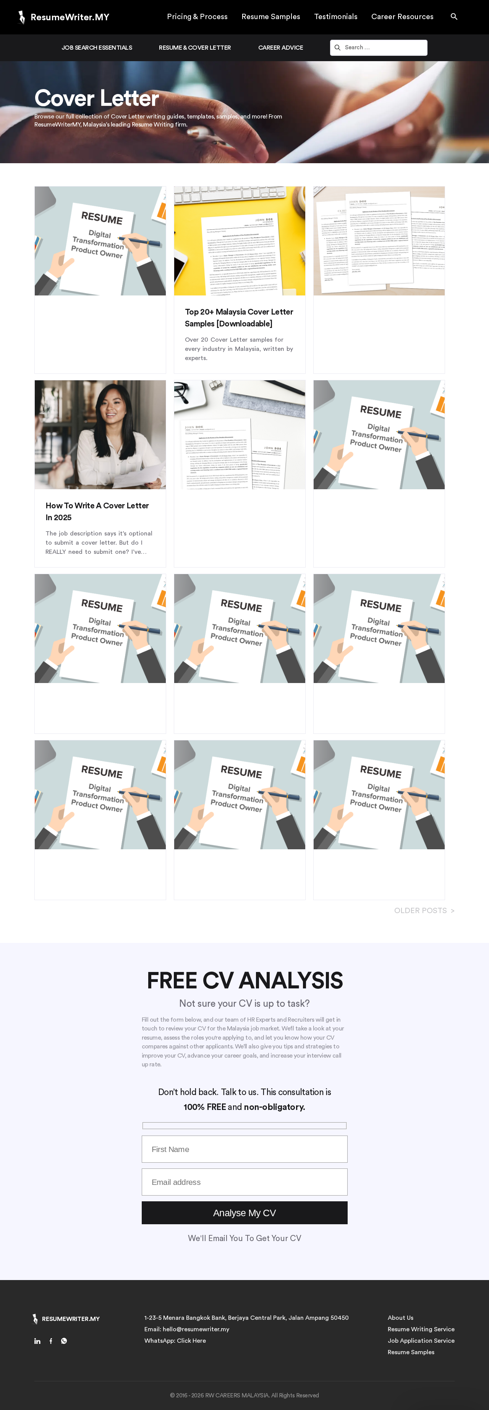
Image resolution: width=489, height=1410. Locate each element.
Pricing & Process (197, 17)
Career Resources (402, 17)
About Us (400, 1318)
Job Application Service (421, 1341)
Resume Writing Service (421, 1329)
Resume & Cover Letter (195, 48)
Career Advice (280, 48)
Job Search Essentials (97, 48)
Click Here (191, 1341)
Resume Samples (270, 17)
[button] (454, 17)
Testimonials (336, 17)
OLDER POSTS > (424, 911)
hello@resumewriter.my (196, 1329)
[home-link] (40, 1342)
